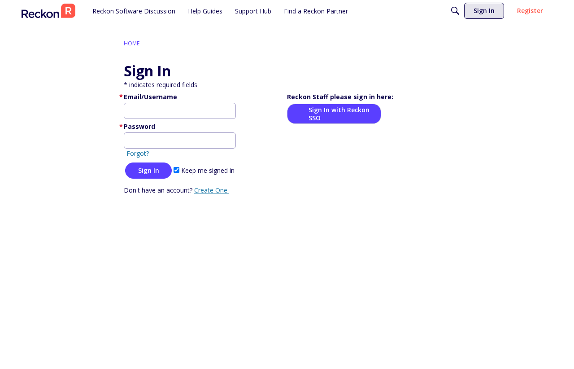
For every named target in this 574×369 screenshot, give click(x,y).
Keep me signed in (207, 170)
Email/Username (150, 96)
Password (139, 126)
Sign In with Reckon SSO (339, 113)
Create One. (211, 190)
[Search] (455, 11)
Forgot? (137, 153)
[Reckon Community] (48, 11)
